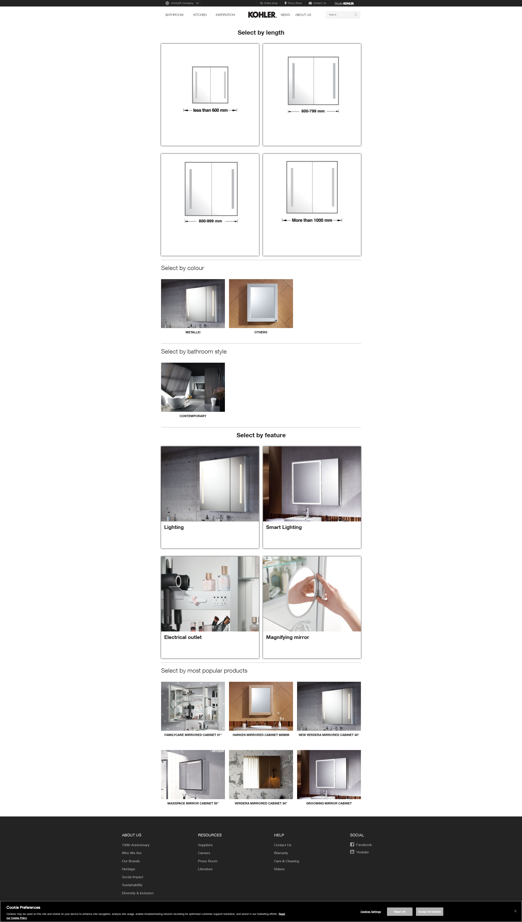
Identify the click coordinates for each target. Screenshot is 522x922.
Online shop (271, 3)
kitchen (200, 15)
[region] (261, 911)
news (285, 15)
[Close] (515, 911)
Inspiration (225, 15)
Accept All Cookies (429, 911)
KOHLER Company (182, 3)
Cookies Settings (371, 911)
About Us (303, 15)
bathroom (174, 15)
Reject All (399, 911)
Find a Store (295, 3)
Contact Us (319, 3)
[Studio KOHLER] (344, 3)
